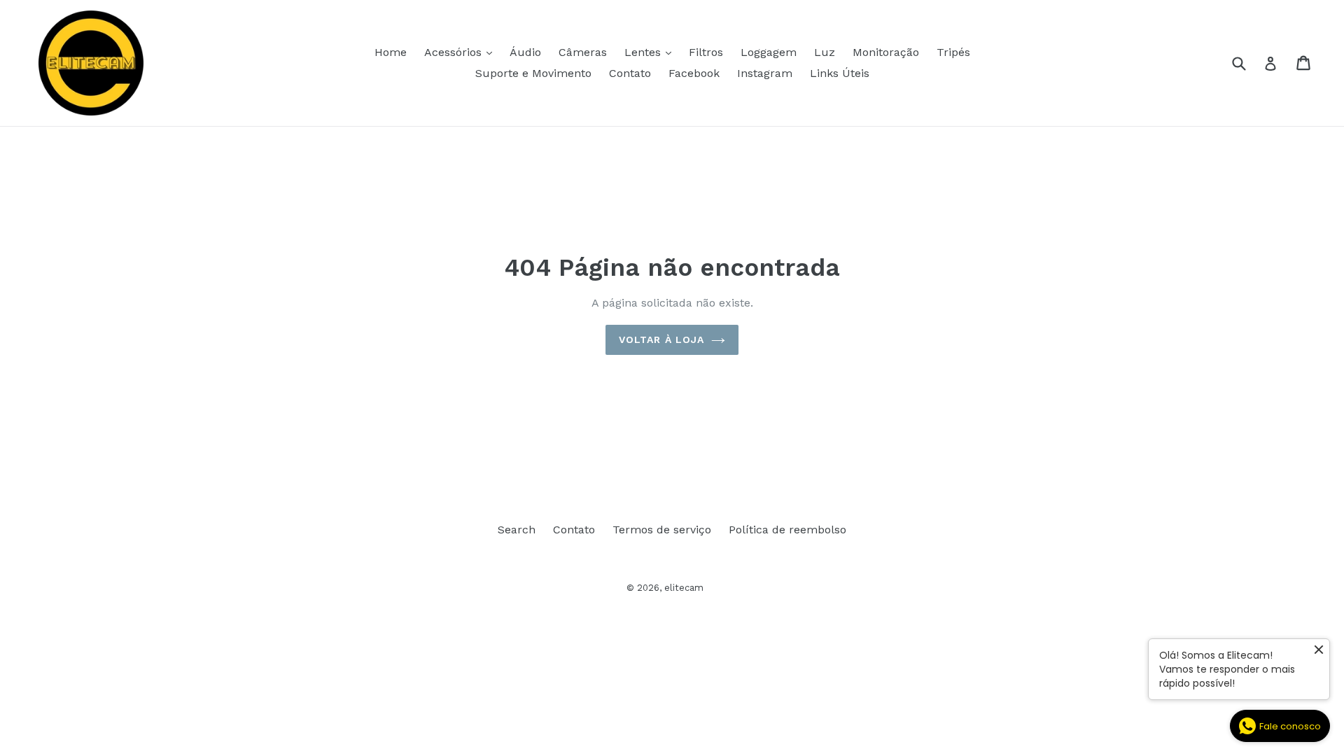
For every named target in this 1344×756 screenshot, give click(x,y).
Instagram (764, 73)
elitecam (684, 587)
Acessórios (461, 52)
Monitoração (886, 52)
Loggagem (769, 52)
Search (517, 529)
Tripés (953, 52)
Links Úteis (839, 73)
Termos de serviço (661, 529)
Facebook (694, 73)
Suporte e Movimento (533, 73)
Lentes (651, 52)
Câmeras (583, 52)
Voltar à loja (662, 339)
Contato (630, 73)
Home (390, 52)
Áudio (525, 52)
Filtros (706, 52)
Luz (824, 52)
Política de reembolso (787, 529)
